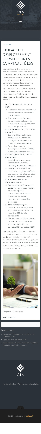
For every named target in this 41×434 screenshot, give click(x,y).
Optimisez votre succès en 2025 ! (15, 340)
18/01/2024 (7, 44)
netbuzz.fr (29, 416)
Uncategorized (17, 312)
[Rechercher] (37, 324)
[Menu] (20, 22)
